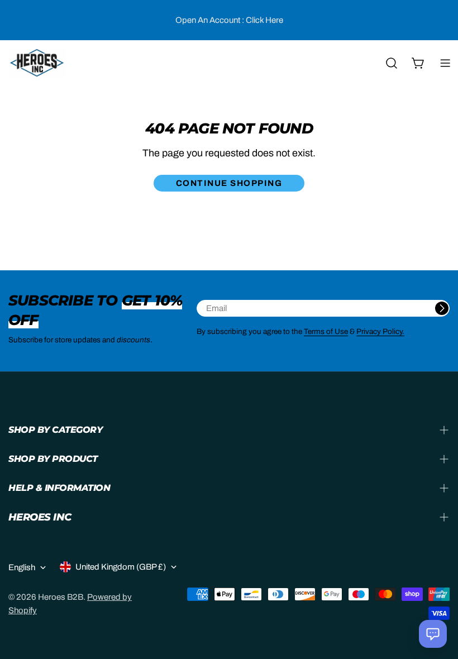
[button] (433, 634)
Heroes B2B (60, 597)
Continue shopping (229, 183)
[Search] (391, 63)
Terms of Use (326, 331)
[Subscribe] (442, 308)
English (21, 567)
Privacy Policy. (380, 331)
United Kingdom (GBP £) (120, 566)
